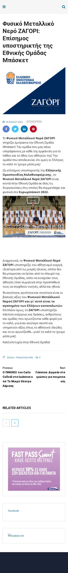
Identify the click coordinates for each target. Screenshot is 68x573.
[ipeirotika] (16, 7)
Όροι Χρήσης (34, 564)
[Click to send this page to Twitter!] (15, 128)
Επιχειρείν (34, 122)
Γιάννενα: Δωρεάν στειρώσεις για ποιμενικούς (50, 375)
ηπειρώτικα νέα (24, 357)
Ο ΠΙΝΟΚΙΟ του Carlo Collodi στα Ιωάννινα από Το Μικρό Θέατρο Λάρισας (18, 377)
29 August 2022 (14, 121)
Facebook (13, 510)
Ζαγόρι (10, 357)
